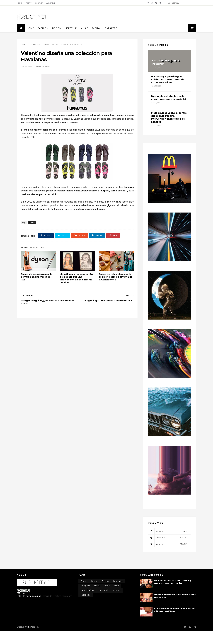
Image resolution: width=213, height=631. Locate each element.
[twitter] (161, 3)
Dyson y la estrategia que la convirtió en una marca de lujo (36, 277)
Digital (96, 28)
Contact (39, 3)
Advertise (50, 3)
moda (107, 585)
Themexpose (33, 627)
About (28, 3)
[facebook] (148, 3)
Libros (97, 585)
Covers (84, 581)
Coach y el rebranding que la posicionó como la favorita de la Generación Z (115, 277)
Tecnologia (85, 595)
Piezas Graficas (87, 590)
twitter (171, 544)
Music (84, 28)
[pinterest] (156, 3)
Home (19, 3)
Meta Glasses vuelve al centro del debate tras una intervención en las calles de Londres (76, 278)
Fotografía (85, 585)
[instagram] (152, 3)
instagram (171, 538)
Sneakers (111, 28)
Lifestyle (71, 28)
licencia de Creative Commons (57, 595)
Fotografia (118, 581)
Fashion (43, 28)
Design (56, 28)
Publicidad (103, 590)
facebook (171, 531)
